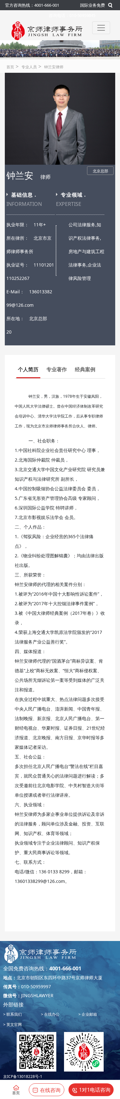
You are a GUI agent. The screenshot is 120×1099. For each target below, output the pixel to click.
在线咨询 (50, 1090)
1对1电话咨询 (94, 1089)
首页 (10, 67)
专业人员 (29, 67)
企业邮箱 (89, 1014)
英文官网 (13, 1024)
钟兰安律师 (53, 67)
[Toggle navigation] (101, 27)
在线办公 (51, 1014)
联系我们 (13, 1014)
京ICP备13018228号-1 (22, 1076)
